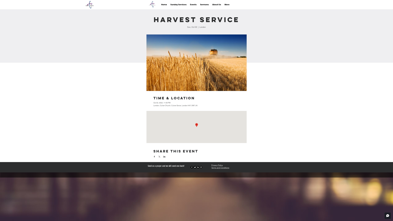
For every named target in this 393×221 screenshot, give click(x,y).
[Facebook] (192, 167)
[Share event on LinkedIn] (164, 156)
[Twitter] (195, 167)
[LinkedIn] (198, 167)
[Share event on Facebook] (154, 156)
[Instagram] (201, 167)
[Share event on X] (159, 156)
